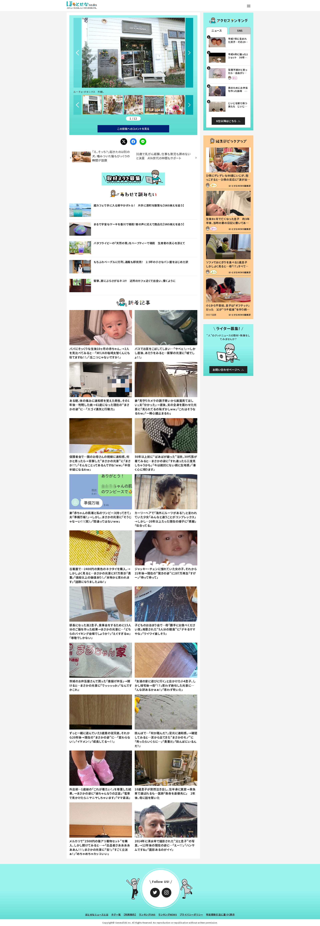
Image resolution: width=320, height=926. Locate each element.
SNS (240, 31)
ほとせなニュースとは (96, 914)
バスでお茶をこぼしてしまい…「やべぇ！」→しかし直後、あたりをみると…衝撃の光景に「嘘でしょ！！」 (165, 353)
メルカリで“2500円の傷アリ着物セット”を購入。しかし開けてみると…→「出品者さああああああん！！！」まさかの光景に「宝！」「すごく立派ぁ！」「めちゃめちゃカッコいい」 (99, 847)
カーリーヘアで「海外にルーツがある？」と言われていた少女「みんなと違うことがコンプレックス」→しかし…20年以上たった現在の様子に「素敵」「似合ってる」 (166, 519)
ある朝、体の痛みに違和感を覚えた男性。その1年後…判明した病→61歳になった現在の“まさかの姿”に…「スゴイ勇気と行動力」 (99, 404)
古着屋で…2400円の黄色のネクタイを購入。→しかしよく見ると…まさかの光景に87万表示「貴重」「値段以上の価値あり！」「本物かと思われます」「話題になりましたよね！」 (100, 575)
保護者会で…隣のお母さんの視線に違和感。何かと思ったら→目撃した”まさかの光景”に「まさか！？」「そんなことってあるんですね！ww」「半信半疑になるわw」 (100, 463)
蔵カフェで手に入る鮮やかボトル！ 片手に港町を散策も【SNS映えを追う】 (139, 205)
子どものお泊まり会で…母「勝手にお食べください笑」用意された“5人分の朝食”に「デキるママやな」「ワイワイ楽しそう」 (165, 629)
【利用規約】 (130, 914)
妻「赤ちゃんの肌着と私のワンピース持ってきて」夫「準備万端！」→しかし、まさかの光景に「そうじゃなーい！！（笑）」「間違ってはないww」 (100, 517)
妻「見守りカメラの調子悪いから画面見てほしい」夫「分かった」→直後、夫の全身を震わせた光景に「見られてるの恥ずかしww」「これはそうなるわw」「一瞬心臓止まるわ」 (166, 406)
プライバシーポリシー (191, 914)
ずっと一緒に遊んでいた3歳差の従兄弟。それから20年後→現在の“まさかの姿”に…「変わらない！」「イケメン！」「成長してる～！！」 (99, 737)
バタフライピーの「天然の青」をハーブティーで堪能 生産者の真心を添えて (139, 243)
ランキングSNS (147, 914)
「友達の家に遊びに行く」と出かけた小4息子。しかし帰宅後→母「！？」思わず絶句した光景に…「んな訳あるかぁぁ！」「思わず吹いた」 (165, 685)
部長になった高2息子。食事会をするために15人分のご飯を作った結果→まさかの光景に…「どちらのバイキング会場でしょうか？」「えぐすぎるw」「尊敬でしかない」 (100, 631)
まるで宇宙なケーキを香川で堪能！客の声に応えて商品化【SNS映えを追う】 (139, 224)
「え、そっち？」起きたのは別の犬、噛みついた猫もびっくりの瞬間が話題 (111, 156)
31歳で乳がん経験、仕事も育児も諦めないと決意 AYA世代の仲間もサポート (163, 156)
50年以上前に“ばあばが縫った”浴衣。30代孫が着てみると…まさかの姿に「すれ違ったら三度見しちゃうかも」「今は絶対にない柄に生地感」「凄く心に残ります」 (166, 463)
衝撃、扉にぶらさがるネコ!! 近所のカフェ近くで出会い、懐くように (134, 281)
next (189, 53)
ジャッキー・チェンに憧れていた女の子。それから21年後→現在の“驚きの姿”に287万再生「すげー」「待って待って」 (166, 573)
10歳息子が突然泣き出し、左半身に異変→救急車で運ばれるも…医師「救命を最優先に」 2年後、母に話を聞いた (165, 793)
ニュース (217, 31)
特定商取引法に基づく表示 (220, 914)
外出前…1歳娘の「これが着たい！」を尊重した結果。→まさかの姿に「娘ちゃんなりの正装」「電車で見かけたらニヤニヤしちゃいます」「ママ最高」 (100, 793)
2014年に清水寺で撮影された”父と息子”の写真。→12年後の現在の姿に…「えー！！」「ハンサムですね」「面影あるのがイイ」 (165, 845)
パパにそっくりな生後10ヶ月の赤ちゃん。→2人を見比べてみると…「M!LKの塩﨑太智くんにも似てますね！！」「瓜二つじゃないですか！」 (99, 353)
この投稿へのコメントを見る (133, 128)
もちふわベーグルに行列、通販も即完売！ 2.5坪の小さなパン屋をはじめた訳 (141, 262)
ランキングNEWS (167, 914)
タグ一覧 (116, 914)
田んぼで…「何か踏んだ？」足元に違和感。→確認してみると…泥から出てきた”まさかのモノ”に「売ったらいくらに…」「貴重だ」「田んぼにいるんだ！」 (166, 739)
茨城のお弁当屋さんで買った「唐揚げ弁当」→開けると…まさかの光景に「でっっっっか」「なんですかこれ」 (100, 685)
